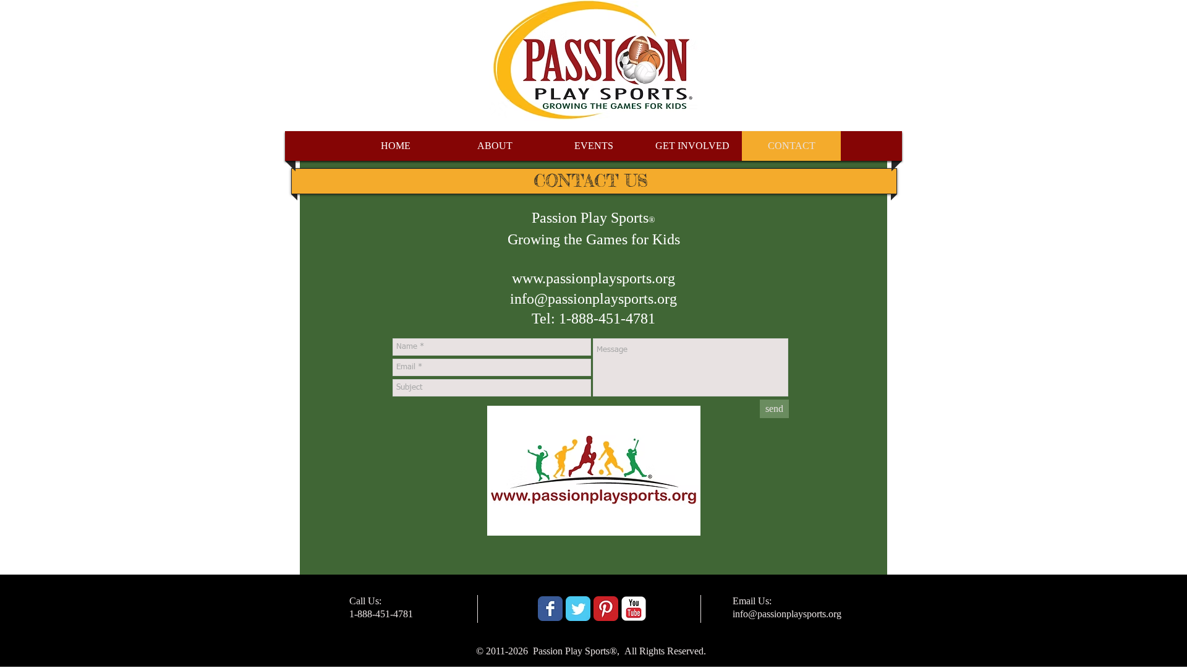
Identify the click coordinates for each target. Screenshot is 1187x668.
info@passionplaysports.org (593, 299)
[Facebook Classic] (550, 608)
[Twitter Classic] (578, 608)
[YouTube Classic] (633, 608)
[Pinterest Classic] (606, 608)
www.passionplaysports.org (593, 278)
